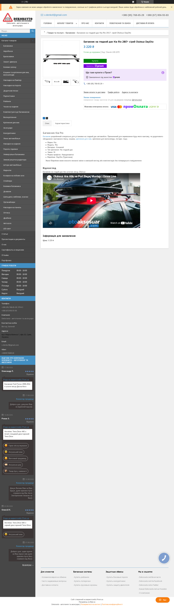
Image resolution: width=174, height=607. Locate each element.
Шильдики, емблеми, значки (15, 197)
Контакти (99, 23)
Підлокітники (9, 96)
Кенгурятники (9, 133)
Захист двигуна (10, 62)
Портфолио (6, 260)
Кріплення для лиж (11, 122)
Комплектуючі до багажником (16, 112)
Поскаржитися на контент (91, 604)
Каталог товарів (65, 23)
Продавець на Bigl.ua (87, 602)
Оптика (6, 212)
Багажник (47, 136)
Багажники (8, 46)
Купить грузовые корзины (85, 585)
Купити (95, 61)
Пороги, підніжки (10, 149)
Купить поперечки (82, 581)
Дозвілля (7, 191)
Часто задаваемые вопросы (54, 581)
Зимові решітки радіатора (14, 159)
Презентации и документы (13, 239)
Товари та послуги (55, 33)
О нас (4, 244)
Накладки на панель (12, 207)
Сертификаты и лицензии (13, 250)
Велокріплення (9, 117)
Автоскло (7, 223)
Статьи (5, 234)
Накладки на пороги (12, 85)
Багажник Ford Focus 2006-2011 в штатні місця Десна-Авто (17, 385)
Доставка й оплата (145, 23)
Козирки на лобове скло (13, 175)
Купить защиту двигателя (118, 585)
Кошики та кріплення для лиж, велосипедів (16, 73)
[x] (47, 119)
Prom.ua (100, 599)
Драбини (7, 218)
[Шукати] (32, 31)
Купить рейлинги (81, 577)
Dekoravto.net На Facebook (150, 581)
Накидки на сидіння (11, 144)
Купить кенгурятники (116, 581)
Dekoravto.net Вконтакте (150, 577)
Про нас (85, 23)
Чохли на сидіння (10, 106)
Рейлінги (7, 101)
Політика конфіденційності (112, 604)
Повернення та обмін (120, 23)
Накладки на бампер (12, 80)
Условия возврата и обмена (54, 577)
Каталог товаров (9, 40)
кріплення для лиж (83, 139)
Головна (48, 23)
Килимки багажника (12, 186)
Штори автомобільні (12, 165)
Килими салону (9, 67)
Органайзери (9, 202)
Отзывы (5, 255)
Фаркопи (7, 170)
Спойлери (7, 181)
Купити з (90, 66)
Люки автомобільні (11, 138)
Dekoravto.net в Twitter (149, 585)
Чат (164, 600)
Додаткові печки (10, 90)
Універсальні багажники (13, 154)
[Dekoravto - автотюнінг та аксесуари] (17, 17)
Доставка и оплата (50, 585)
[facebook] (44, 119)
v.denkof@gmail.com (10, 345)
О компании (144, 593)
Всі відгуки (26, 565)
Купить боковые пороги (117, 577)
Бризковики (8, 56)
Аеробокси (8, 51)
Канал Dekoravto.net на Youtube (153, 589)
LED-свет (7, 228)
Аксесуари (7, 128)
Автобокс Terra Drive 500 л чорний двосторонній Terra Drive (17, 524)
